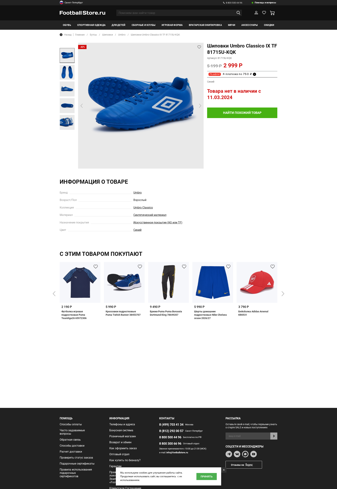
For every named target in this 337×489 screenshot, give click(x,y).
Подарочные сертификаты (77, 463)
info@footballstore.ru (177, 452)
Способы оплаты (71, 424)
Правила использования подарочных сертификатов (76, 473)
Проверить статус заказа (76, 457)
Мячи (231, 25)
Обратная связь (70, 439)
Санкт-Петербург (74, 2)
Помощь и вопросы (265, 2)
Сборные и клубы (144, 25)
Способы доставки (72, 445)
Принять (207, 476)
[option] (67, 55)
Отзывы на (237, 464)
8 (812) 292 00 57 (171, 431)
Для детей (118, 25)
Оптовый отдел (119, 454)
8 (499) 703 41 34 (171, 424)
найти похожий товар (242, 113)
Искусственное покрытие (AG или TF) (157, 222)
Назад (67, 34)
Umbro (137, 192)
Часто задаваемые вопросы (72, 432)
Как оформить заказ (123, 448)
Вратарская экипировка (205, 25)
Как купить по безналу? (125, 460)
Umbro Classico (143, 207)
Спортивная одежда (91, 25)
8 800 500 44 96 (234, 2)
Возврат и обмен (120, 442)
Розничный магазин (122, 436)
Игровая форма (172, 25)
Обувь (67, 25)
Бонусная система (121, 430)
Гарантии (115, 466)
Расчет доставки (71, 451)
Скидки (269, 25)
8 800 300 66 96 (170, 443)
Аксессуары (249, 25)
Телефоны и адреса (122, 424)
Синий (137, 230)
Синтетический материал (149, 215)
